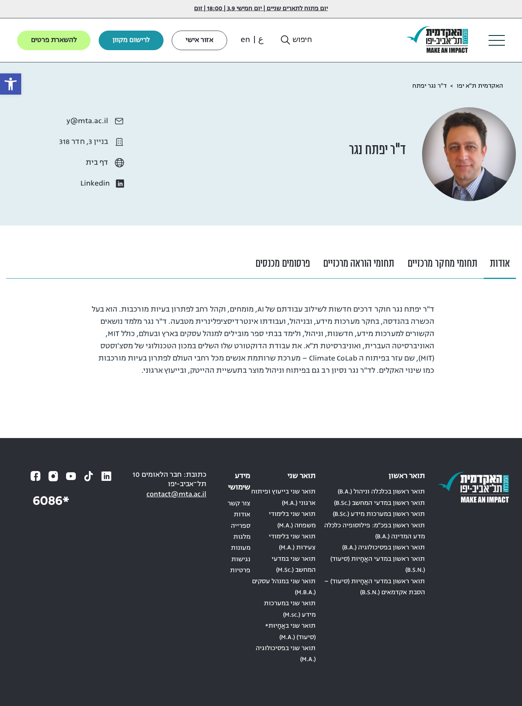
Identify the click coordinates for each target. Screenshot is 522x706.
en (245, 40)
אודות (242, 515)
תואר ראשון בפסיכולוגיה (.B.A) (383, 548)
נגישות (240, 560)
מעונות (240, 548)
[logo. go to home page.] (440, 40)
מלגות (241, 537)
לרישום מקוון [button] (131, 40)
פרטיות (240, 571)
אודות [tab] (500, 264)
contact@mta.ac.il (176, 494)
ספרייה (240, 526)
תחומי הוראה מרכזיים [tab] (358, 264)
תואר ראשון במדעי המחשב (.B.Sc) (379, 503)
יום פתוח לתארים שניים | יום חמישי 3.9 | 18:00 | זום (261, 9)
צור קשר (239, 504)
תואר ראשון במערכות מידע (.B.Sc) (379, 514)
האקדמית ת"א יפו (480, 86)
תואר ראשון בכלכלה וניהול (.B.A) (381, 492)
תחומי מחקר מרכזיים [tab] (442, 264)
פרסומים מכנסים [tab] (282, 264)
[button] (295, 40)
